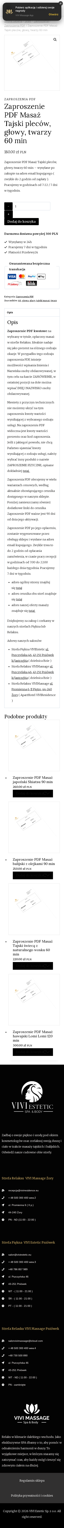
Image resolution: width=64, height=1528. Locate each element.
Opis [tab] (10, 312)
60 (19, 300)
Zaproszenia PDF (20, 99)
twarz (54, 300)
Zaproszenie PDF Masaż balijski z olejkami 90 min (34, 861)
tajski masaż (43, 300)
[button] (55, 39)
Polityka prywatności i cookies (32, 1495)
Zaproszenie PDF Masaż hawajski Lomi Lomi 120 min (33, 1036)
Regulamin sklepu (32, 1480)
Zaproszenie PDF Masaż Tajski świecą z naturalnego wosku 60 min (33, 947)
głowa (25, 300)
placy (32, 300)
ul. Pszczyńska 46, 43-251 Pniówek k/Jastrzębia (33, 654)
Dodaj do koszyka (21, 221)
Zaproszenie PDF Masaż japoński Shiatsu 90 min (33, 779)
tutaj (19, 588)
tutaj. (26, 471)
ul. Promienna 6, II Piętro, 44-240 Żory (32, 689)
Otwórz (53, 14)
